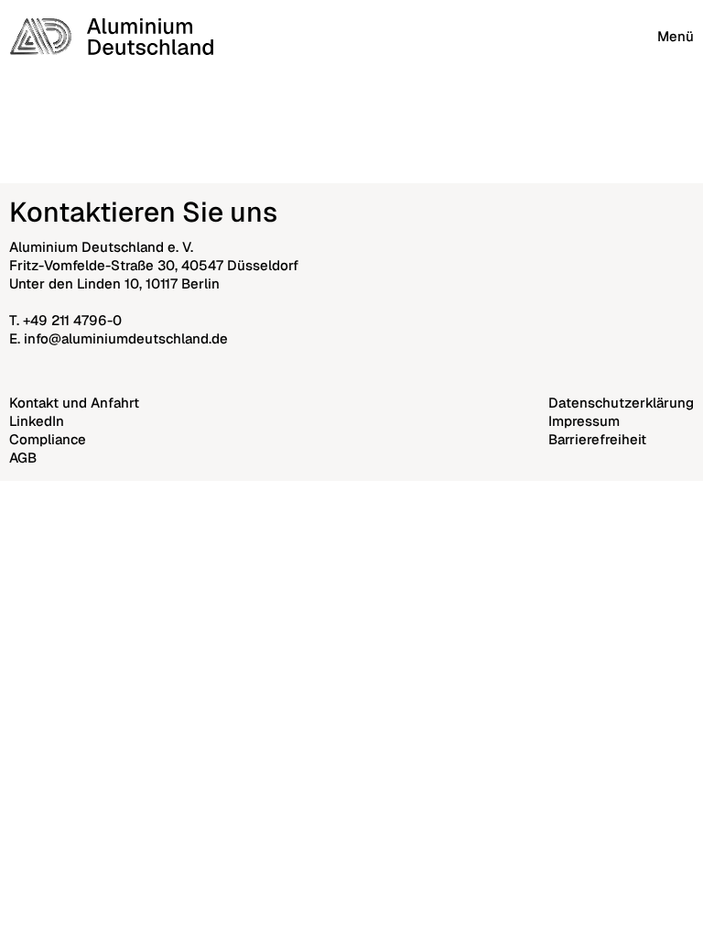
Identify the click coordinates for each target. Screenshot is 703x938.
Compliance (47, 439)
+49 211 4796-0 (72, 320)
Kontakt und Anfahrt (74, 402)
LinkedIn (36, 421)
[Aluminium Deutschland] (111, 36)
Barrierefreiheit (597, 439)
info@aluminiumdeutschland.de (126, 338)
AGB (23, 457)
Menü (675, 36)
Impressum (584, 421)
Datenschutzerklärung (621, 402)
